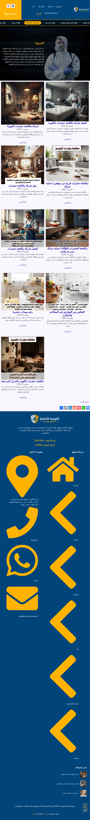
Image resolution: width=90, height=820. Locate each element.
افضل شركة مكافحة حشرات (23, 248)
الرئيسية (59, 6)
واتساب (34, 814)
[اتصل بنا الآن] (85, 810)
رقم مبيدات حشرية (23, 311)
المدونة (39, 13)
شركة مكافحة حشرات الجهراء (22, 126)
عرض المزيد (84, 402)
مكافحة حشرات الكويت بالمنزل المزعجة (22, 381)
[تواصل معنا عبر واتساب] (85, 805)
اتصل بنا (41, 6)
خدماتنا (50, 6)
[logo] (81, 9)
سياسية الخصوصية (51, 13)
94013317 (12, 14)
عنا (34, 6)
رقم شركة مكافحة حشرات (23, 185)
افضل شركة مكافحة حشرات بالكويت (67, 122)
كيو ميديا (46, 814)
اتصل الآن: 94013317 (40, 23)
